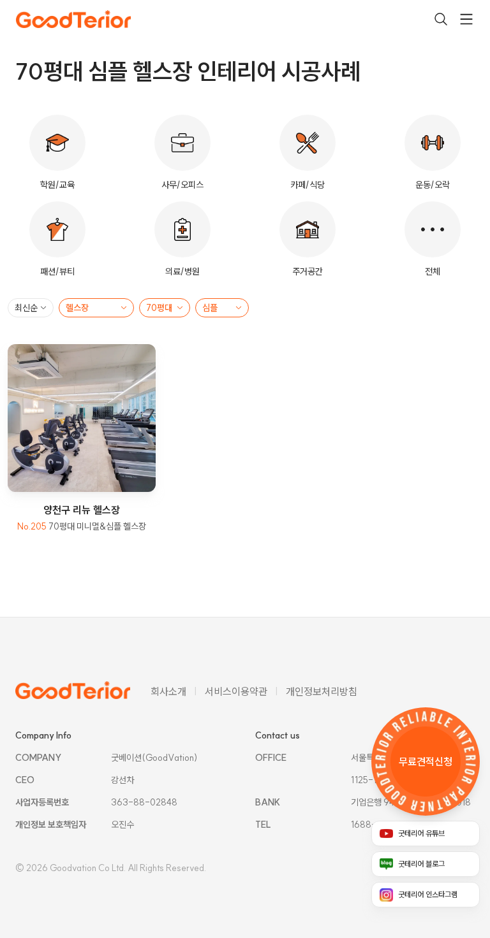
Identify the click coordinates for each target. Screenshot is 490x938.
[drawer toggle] (466, 19)
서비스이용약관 (236, 691)
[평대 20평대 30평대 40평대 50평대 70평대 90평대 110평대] (164, 307)
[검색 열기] (441, 19)
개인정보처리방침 (321, 691)
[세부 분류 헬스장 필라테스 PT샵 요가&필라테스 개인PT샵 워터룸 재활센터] (96, 307)
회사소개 (168, 691)
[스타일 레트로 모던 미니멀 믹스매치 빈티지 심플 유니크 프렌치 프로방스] (222, 307)
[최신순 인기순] (31, 307)
